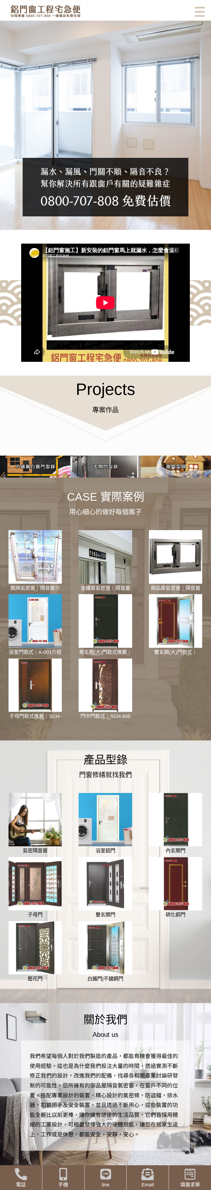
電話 (21, 1185)
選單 (200, 12)
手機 (63, 1185)
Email (147, 1185)
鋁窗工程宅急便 (45, 11)
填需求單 (190, 1185)
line (105, 1185)
